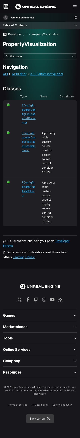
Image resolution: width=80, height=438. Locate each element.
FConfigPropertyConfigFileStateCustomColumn (29, 142)
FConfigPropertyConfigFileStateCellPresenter (29, 114)
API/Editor (19, 74)
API (5, 74)
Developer (15, 34)
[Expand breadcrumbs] (27, 34)
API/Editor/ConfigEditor (46, 74)
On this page (14, 56)
